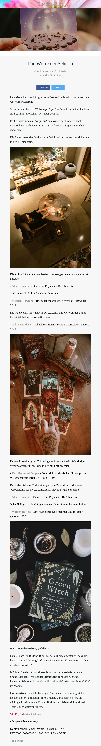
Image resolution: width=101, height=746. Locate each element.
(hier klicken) (32, 714)
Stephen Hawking (23, 300)
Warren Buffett (21, 511)
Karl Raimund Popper (25, 473)
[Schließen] (3, 3)
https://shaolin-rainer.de (47, 681)
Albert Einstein (21, 286)
